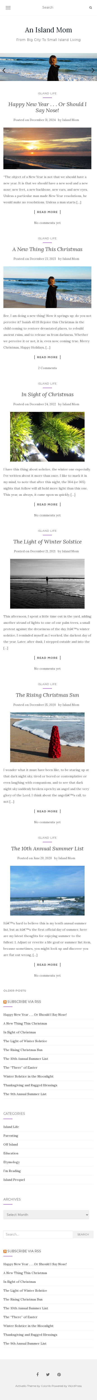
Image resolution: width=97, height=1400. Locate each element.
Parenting (10, 1136)
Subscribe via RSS (24, 1002)
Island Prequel (14, 1180)
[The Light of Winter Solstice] (47, 584)
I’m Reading (12, 1171)
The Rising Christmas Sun (47, 694)
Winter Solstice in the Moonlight (28, 1076)
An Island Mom (48, 29)
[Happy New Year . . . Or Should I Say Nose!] (47, 148)
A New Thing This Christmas (47, 249)
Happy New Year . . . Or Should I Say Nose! (47, 107)
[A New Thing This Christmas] (47, 287)
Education (10, 1153)
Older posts (14, 990)
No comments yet (47, 223)
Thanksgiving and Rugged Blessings (30, 1085)
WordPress (75, 1386)
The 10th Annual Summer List (47, 848)
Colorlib (46, 1386)
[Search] (91, 7)
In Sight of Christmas (47, 394)
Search (83, 1234)
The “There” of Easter (20, 1067)
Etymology (11, 1162)
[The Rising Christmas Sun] (47, 737)
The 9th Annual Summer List (24, 1094)
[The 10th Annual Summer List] (47, 891)
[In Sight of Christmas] (47, 437)
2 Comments (47, 368)
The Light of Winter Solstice (47, 541)
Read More (47, 212)
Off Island (10, 1144)
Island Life (47, 93)
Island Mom (70, 120)
